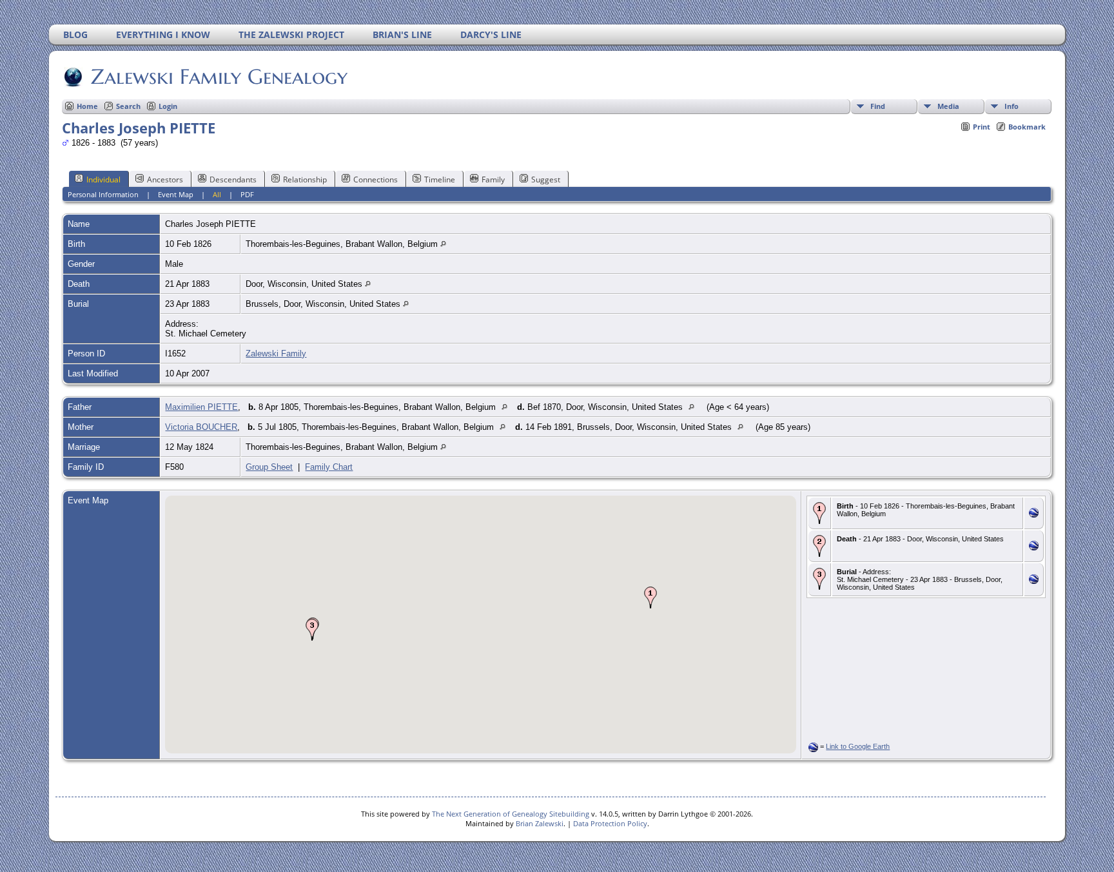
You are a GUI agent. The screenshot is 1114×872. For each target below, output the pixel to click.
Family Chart (329, 467)
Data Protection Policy (610, 823)
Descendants (233, 179)
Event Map (175, 194)
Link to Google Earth (858, 746)
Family (493, 179)
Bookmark (1027, 126)
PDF (247, 194)
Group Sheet (269, 467)
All (217, 194)
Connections (375, 179)
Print (981, 126)
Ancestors (165, 179)
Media (948, 106)
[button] (650, 597)
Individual (103, 179)
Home (87, 106)
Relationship (305, 179)
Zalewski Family (276, 353)
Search (128, 106)
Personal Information (103, 194)
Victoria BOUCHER (201, 427)
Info (1011, 106)
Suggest (545, 179)
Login (168, 106)
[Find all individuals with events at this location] (443, 244)
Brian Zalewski (539, 823)
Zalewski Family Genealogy (219, 77)
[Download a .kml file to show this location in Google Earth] (1034, 514)
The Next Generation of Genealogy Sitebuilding (510, 814)
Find (877, 106)
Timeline (439, 179)
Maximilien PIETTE (201, 407)
